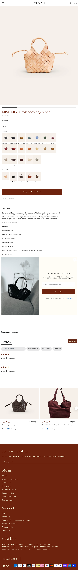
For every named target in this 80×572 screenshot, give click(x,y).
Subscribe (58, 292)
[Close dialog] (74, 259)
